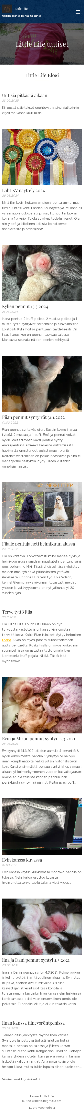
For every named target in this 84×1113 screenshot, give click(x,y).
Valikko (78, 12)
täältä (6, 640)
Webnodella (46, 1108)
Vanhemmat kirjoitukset (19, 1079)
